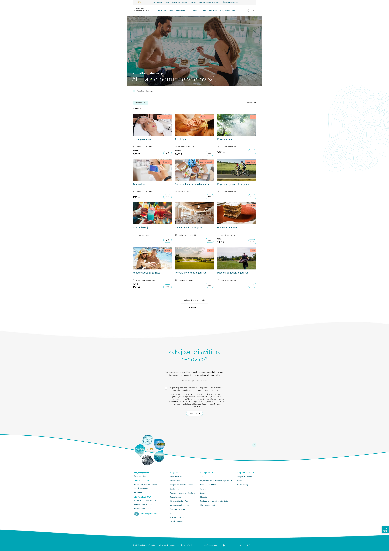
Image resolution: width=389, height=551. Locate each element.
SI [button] (252, 10)
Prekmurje (213, 10)
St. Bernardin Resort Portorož (145, 500)
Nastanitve (162, 10)
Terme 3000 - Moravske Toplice (145, 484)
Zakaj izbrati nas (157, 2)
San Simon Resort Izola (142, 509)
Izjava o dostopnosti (207, 505)
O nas (202, 477)
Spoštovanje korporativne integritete (214, 501)
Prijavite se (194, 413)
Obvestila (203, 497)
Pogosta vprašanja (177, 517)
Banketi (240, 481)
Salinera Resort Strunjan (143, 504)
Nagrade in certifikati (208, 485)
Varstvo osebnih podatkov (180, 505)
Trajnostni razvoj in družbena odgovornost (216, 481)
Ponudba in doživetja (198, 10)
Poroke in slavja (243, 485)
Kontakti (193, 2)
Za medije (203, 493)
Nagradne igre (175, 497)
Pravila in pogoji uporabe (166, 545)
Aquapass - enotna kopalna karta (182, 493)
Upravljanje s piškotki (184, 545)
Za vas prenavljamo (177, 509)
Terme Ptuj (138, 492)
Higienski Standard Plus (179, 501)
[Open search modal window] (248, 10)
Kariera (203, 489)
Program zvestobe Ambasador (209, 2)
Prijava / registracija (231, 2)
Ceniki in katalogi (176, 521)
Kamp (171, 10)
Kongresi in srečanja (228, 10)
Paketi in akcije (181, 10)
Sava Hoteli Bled (140, 476)
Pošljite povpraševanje (179, 2)
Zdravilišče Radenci (141, 488)
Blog (167, 2)
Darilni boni (174, 489)
